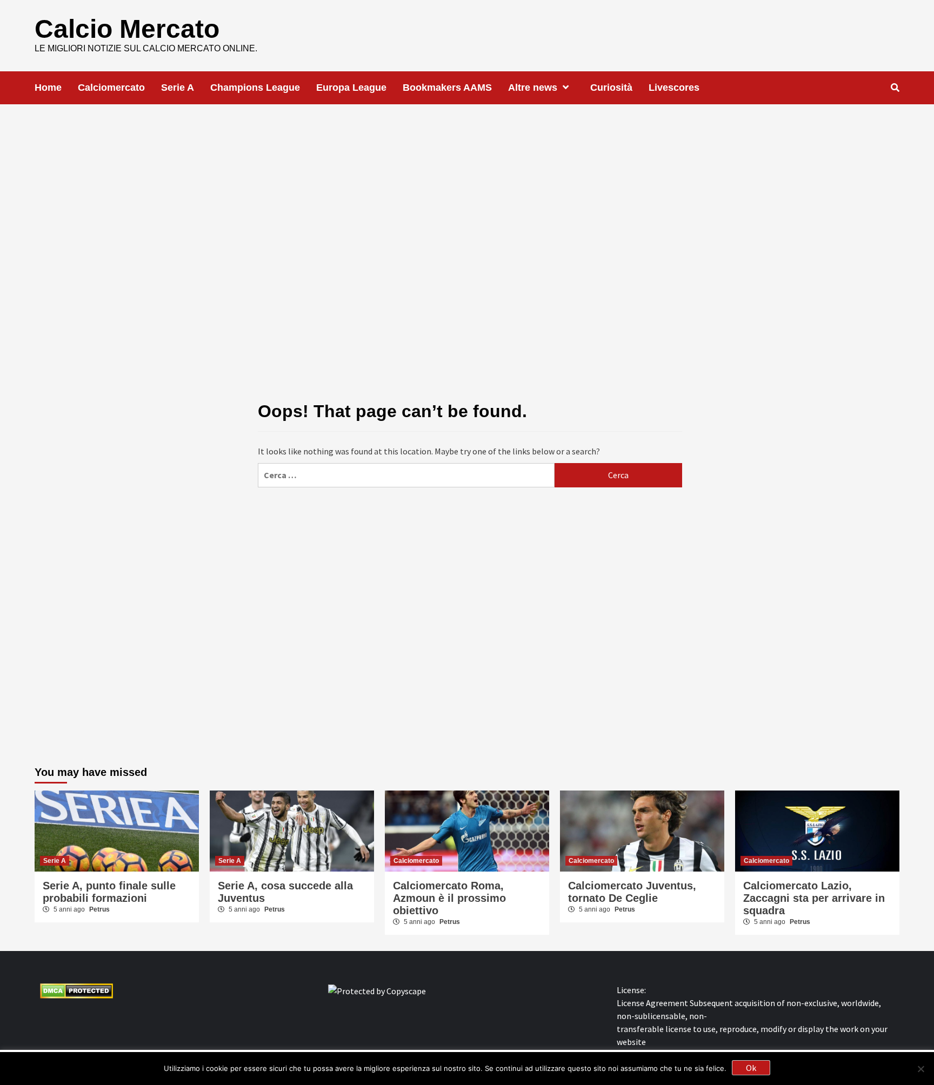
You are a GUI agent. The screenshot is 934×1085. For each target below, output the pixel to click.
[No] (920, 1068)
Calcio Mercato (127, 29)
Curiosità (611, 87)
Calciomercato (111, 87)
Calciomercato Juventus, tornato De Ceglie (632, 892)
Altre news (532, 87)
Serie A (177, 87)
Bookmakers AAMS (447, 87)
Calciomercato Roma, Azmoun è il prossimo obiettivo (449, 898)
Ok (751, 1067)
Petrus (99, 909)
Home (48, 87)
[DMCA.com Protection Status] (76, 989)
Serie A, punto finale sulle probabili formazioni (109, 892)
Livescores (674, 87)
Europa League (351, 87)
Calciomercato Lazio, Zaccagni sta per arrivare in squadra (814, 898)
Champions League (255, 87)
